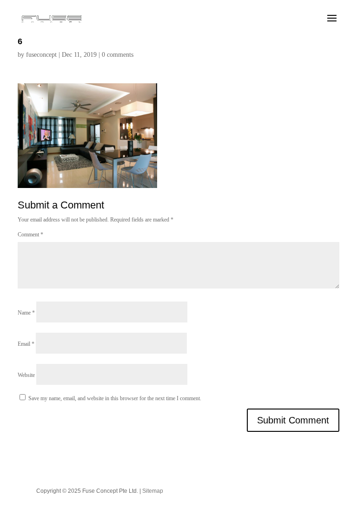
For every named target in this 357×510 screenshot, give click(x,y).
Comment (30, 234)
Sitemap (152, 491)
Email (26, 344)
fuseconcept (41, 54)
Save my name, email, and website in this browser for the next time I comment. (114, 398)
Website (26, 375)
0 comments (117, 54)
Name (26, 312)
